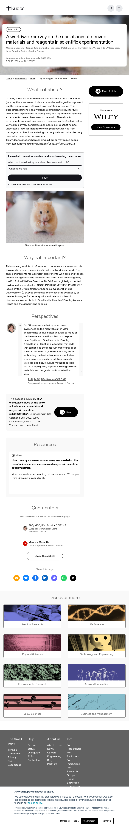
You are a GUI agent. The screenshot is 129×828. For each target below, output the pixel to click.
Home (9, 78)
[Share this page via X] (73, 577)
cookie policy (35, 803)
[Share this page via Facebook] (35, 577)
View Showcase (106, 127)
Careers (51, 752)
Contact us (34, 760)
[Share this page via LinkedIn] (45, 577)
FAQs (31, 756)
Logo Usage (14, 764)
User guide (34, 752)
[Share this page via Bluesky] (26, 577)
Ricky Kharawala (43, 245)
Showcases (21, 78)
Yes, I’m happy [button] (89, 820)
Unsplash (60, 245)
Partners (52, 763)
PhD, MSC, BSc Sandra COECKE (47, 379)
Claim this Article (45, 555)
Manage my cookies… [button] (69, 820)
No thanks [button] (107, 820)
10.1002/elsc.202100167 (23, 61)
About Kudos (54, 745)
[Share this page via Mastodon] (54, 577)
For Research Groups (72, 771)
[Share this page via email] (16, 577)
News (50, 748)
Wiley (32, 78)
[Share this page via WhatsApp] (64, 577)
